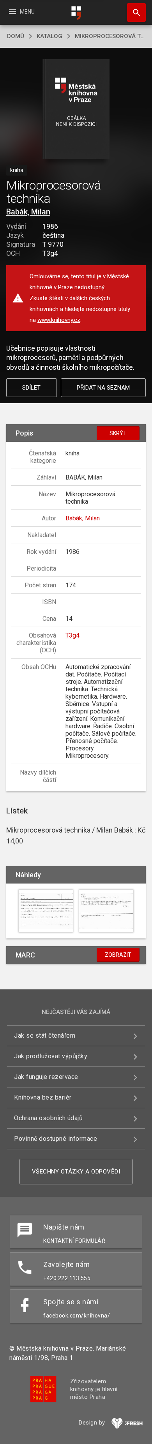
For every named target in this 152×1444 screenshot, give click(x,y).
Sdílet (31, 387)
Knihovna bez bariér (43, 1097)
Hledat (133, 12)
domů (15, 36)
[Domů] (76, 13)
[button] (76, 109)
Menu (21, 11)
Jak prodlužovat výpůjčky (50, 1056)
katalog (49, 36)
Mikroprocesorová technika (110, 36)
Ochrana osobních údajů (48, 1118)
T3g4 (72, 635)
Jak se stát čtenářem (44, 1035)
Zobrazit (118, 955)
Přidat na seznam (103, 387)
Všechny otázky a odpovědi (76, 1171)
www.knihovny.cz (58, 319)
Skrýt (118, 433)
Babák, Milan (28, 211)
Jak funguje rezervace (46, 1076)
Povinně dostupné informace (55, 1138)
